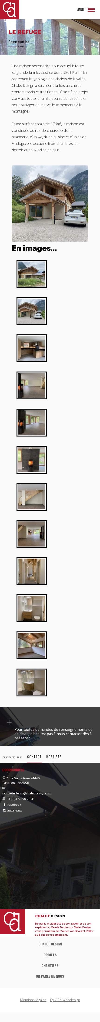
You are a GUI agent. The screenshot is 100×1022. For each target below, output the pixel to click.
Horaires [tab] (53, 756)
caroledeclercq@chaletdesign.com (26, 793)
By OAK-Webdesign (65, 1000)
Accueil (10, 47)
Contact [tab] (34, 756)
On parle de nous (50, 976)
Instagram (14, 810)
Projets (15, 47)
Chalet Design (50, 943)
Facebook (14, 804)
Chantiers (50, 965)
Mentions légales (33, 1000)
